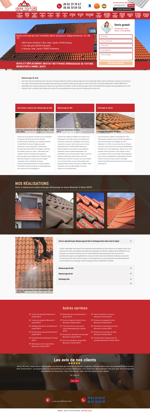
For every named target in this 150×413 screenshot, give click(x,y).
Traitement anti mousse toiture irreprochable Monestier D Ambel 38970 (74, 328)
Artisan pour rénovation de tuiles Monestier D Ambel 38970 (105, 333)
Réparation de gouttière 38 (50, 15)
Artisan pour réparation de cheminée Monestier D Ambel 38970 (75, 336)
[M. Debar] (26, 5)
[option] (75, 369)
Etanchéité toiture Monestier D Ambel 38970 (45, 339)
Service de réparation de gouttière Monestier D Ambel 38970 (74, 342)
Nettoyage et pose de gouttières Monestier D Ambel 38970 (43, 345)
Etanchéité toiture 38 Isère (130, 15)
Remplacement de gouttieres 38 (90, 15)
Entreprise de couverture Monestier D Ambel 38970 (44, 333)
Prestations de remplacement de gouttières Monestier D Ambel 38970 (106, 339)
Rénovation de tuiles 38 (80, 15)
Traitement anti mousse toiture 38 (34, 15)
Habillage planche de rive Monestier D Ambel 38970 (45, 327)
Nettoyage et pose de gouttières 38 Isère (138, 15)
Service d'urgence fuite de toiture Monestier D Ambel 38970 (74, 321)
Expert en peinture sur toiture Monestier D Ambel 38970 (104, 315)
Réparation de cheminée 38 (43, 15)
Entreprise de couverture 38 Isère (19, 15)
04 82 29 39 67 (72, 4)
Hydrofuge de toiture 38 (72, 15)
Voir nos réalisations (124, 9)
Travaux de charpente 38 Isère (99, 15)
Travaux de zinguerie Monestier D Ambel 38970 (43, 321)
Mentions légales (86, 410)
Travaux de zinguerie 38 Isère (114, 15)
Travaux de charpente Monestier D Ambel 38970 (43, 315)
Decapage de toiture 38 (64, 15)
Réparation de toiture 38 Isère (146, 15)
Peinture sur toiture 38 (58, 15)
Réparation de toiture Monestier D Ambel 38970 (74, 315)
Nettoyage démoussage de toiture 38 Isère (107, 15)
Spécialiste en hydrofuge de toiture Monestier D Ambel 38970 (106, 327)
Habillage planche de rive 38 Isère (122, 15)
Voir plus (75, 381)
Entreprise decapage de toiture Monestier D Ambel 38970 (104, 321)
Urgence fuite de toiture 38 (27, 15)
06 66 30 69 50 (72, 8)
